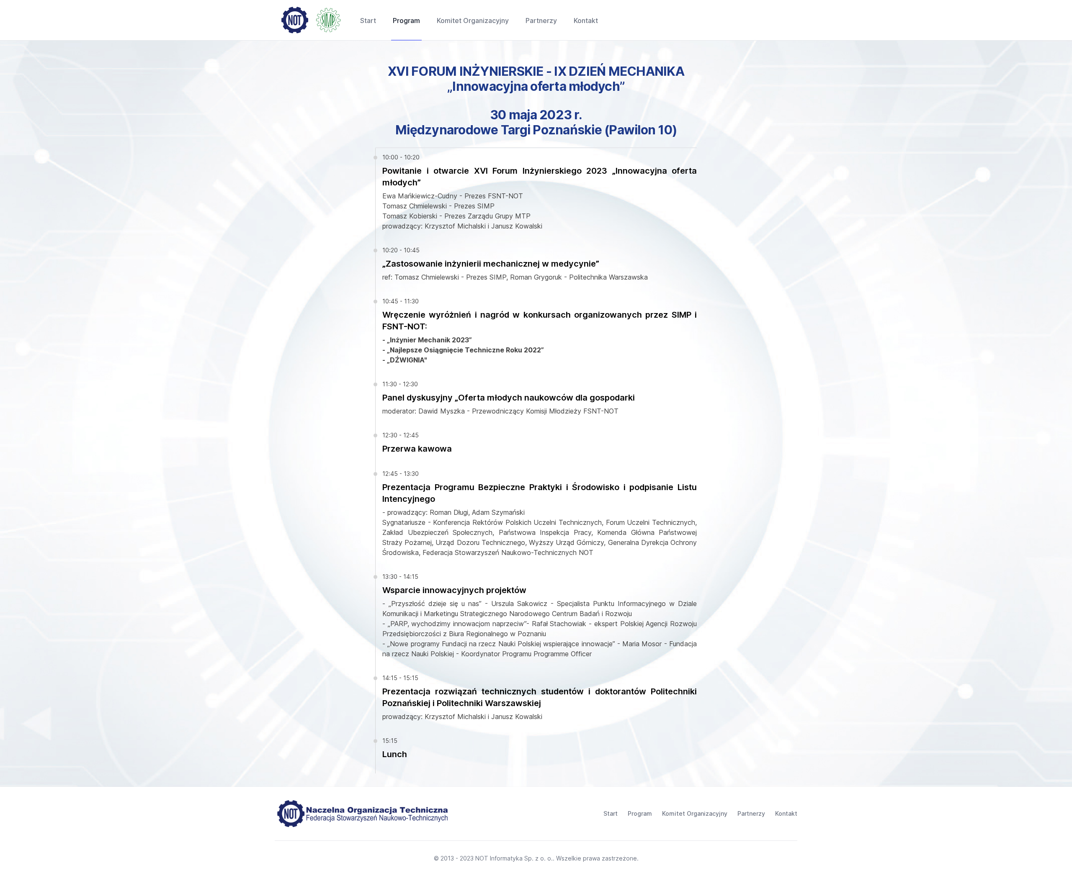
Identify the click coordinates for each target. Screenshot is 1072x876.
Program (640, 813)
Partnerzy (751, 813)
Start (610, 813)
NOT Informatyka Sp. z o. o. (514, 858)
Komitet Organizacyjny (694, 813)
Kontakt (786, 813)
